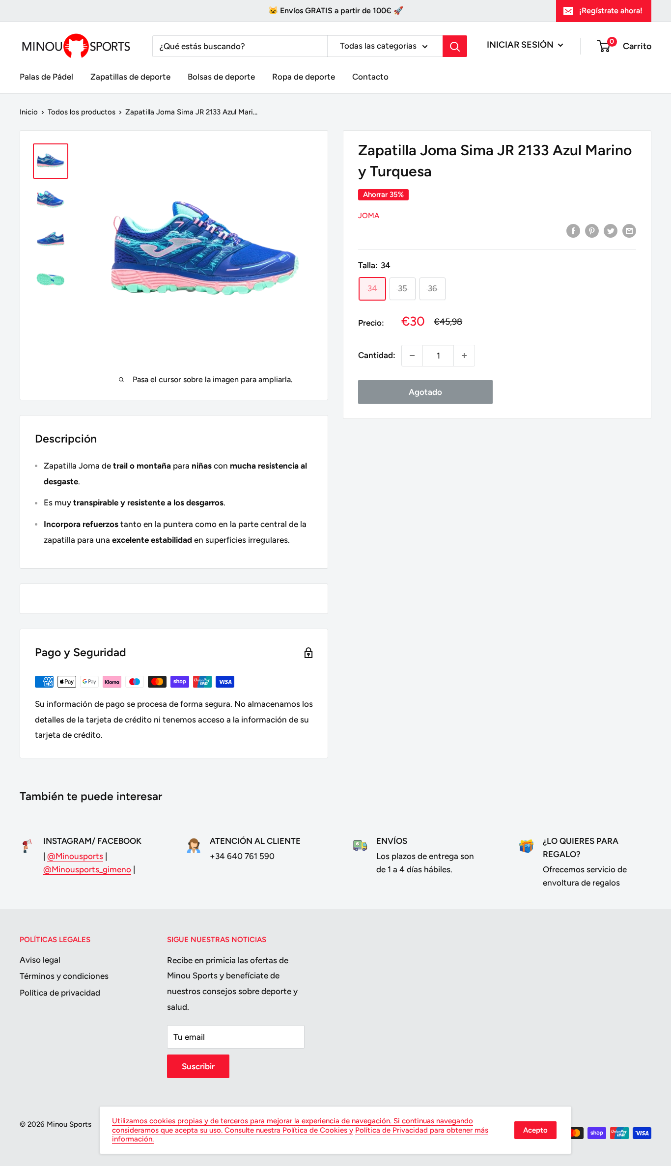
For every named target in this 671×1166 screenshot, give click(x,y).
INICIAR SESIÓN (521, 44)
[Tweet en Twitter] (610, 231)
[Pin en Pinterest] (592, 231)
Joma (368, 215)
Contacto (370, 77)
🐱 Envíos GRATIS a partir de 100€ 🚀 (335, 10)
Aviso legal (40, 960)
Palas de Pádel (46, 77)
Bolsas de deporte (221, 77)
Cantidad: (376, 355)
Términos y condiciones (64, 976)
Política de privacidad (60, 993)
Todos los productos (81, 112)
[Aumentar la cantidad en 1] (464, 355)
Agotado (425, 392)
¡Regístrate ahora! (611, 10)
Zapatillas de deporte (130, 77)
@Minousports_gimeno (87, 869)
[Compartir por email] (629, 231)
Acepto (535, 1130)
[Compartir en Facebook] (573, 231)
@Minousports (75, 856)
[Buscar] (455, 46)
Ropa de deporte (303, 77)
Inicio (29, 112)
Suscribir (198, 1066)
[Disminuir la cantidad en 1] (412, 355)
